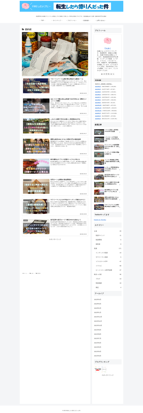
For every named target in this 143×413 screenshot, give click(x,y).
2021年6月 (98, 94)
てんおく (107, 48)
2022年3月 (98, 118)
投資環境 (108, 240)
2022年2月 (98, 116)
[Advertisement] (55, 252)
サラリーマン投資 (108, 257)
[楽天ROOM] (109, 74)
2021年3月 (98, 86)
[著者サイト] (102, 74)
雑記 (108, 287)
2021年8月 (98, 100)
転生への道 (107, 274)
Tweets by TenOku (100, 220)
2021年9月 (98, 102)
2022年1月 (98, 113)
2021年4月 (98, 89)
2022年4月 (97, 299)
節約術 (108, 244)
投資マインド (108, 235)
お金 (107, 231)
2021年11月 (98, 108)
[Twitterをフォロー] (104, 74)
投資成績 (108, 283)
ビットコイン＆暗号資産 (108, 270)
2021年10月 (98, 105)
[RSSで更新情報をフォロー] (113, 74)
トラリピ (108, 266)
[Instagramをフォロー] (106, 74)
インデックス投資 (108, 253)
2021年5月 (98, 92)
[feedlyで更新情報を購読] (111, 74)
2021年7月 (97, 338)
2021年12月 (98, 110)
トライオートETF (108, 261)
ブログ (108, 279)
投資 (107, 248)
